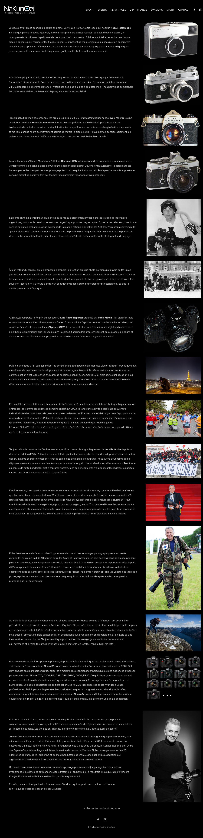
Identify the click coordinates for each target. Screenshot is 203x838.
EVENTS (102, 9)
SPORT (90, 9)
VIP (132, 9)
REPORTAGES (118, 9)
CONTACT (184, 9)
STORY (170, 9)
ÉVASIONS (157, 9)
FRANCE (142, 9)
